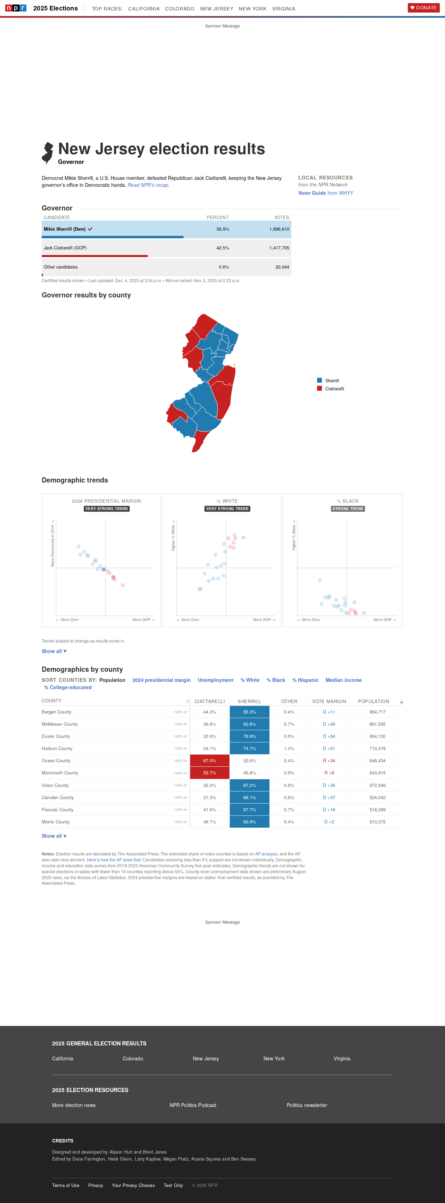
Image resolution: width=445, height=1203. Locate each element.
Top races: (107, 9)
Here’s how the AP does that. (114, 859)
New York (274, 1058)
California (62, 1058)
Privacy (95, 1185)
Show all (52, 650)
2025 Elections (55, 8)
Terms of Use (65, 1185)
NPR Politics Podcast (193, 1104)
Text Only (173, 1185)
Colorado (133, 1058)
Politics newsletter (307, 1104)
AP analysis (266, 854)
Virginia (342, 1058)
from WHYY (325, 192)
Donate (426, 7)
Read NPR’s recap (148, 184)
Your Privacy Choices (133, 1185)
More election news (74, 1104)
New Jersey (206, 1058)
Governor (71, 161)
